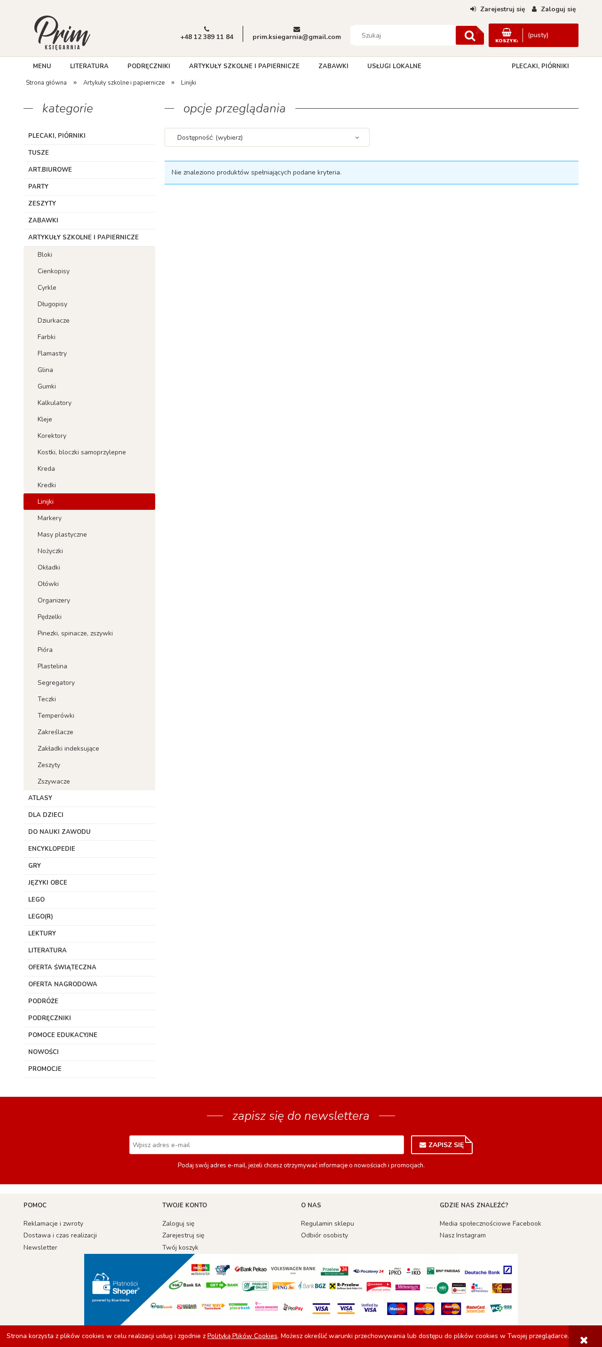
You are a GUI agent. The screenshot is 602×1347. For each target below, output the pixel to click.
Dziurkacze (54, 320)
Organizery (54, 600)
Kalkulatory (54, 402)
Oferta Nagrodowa (62, 984)
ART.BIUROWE (50, 170)
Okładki (49, 567)
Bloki (45, 254)
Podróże (43, 1001)
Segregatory (56, 682)
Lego (36, 899)
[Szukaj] (470, 35)
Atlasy (40, 798)
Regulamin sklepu (327, 1223)
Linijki (46, 501)
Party (38, 186)
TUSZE (38, 153)
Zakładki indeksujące (68, 748)
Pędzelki (50, 616)
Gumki (47, 386)
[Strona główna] (62, 32)
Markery (50, 518)
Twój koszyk (180, 1247)
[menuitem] (42, 66)
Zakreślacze (55, 732)
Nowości (43, 1052)
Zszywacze (54, 781)
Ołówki (48, 583)
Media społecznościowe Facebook (490, 1223)
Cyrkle (47, 287)
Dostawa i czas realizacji (60, 1235)
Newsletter (40, 1247)
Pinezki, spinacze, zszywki (75, 633)
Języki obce (47, 883)
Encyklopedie (51, 849)
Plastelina (52, 666)
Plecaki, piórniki (57, 136)
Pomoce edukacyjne (62, 1035)
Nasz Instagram (463, 1235)
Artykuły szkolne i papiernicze (83, 237)
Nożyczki (50, 551)
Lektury (42, 933)
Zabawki (43, 220)
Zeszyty (42, 203)
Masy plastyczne (62, 534)
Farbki (46, 337)
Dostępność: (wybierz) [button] (210, 137)
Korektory (52, 435)
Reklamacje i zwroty (53, 1223)
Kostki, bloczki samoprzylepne (82, 452)
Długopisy (52, 304)
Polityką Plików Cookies (242, 1335)
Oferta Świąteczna (62, 967)
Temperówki (56, 715)
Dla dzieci (45, 815)
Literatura (47, 950)
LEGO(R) (40, 916)
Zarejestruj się (183, 1235)
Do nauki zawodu (59, 832)
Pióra (45, 649)
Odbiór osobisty (324, 1235)
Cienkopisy (54, 271)
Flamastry (52, 353)
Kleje (45, 419)
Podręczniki (49, 1018)
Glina (45, 369)
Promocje (45, 1069)
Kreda (46, 468)
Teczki (47, 699)
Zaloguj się (178, 1223)
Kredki (47, 485)
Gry (34, 866)
